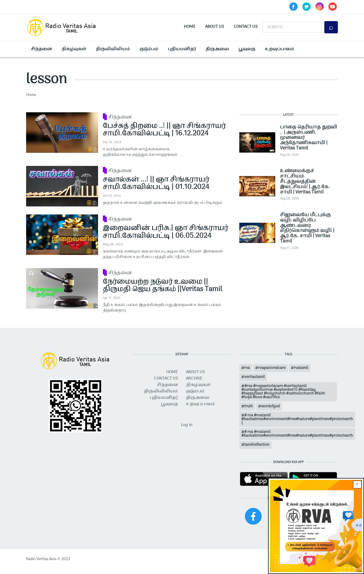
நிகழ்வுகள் (74, 49)
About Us (214, 26)
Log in (186, 424)
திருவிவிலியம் (113, 49)
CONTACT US (166, 378)
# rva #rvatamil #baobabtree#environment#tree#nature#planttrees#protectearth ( (297, 419)
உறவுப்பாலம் (279, 49)
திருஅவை (217, 49)
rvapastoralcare (272, 368)
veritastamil (254, 377)
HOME (172, 372)
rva (247, 368)
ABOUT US (195, 372)
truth (248, 406)
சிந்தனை (41, 49)
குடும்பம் (149, 49)
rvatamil (301, 368)
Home (190, 26)
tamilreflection (256, 445)
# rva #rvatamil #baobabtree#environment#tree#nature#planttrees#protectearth (297, 434)
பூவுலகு (247, 49)
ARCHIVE (194, 378)
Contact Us (246, 26)
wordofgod (270, 406)
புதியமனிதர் (182, 49)
